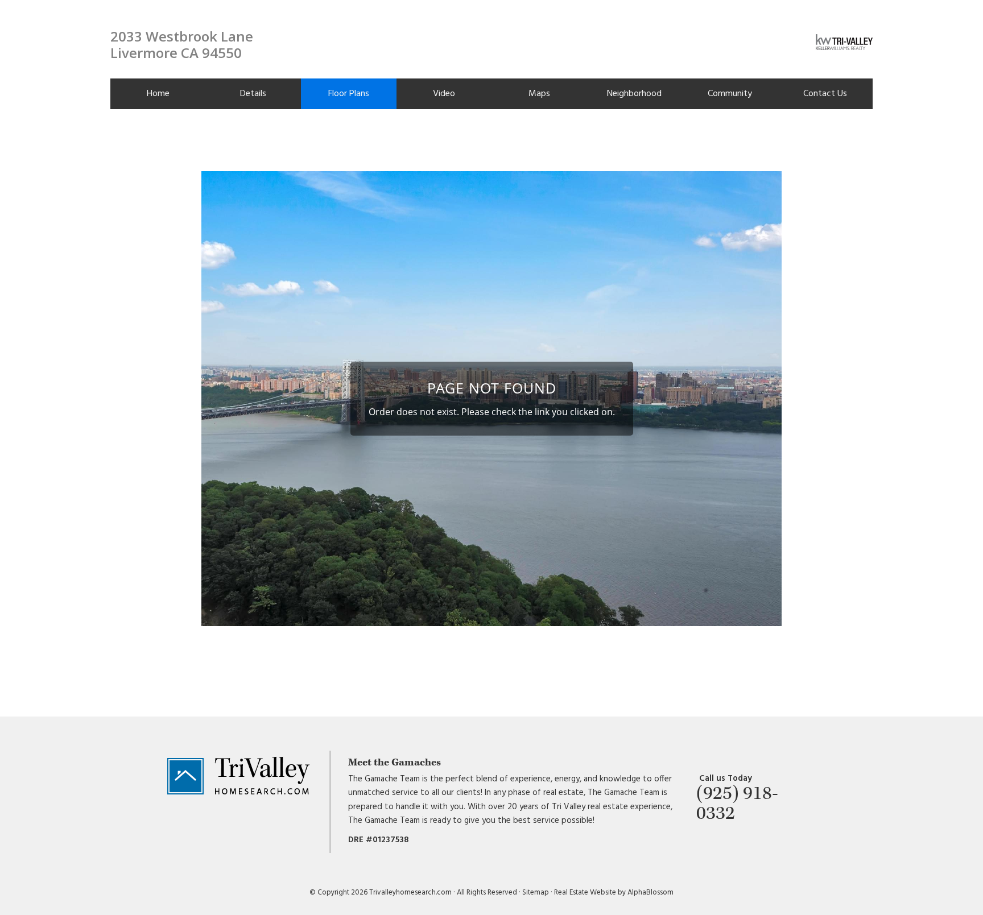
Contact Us (825, 93)
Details (253, 93)
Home (158, 93)
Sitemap (535, 893)
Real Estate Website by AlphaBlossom (614, 893)
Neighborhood (634, 93)
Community (730, 93)
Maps (539, 93)
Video (444, 93)
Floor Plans (348, 93)
